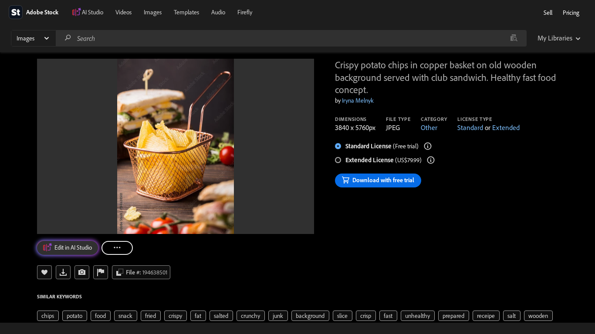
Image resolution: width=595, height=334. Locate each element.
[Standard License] (427, 146)
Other (429, 127)
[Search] (68, 38)
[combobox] (291, 38)
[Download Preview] (63, 272)
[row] (48, 316)
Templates (186, 12)
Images (153, 12)
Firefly (244, 12)
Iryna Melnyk (358, 100)
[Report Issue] (100, 272)
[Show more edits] (117, 248)
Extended (506, 127)
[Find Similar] (81, 272)
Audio (218, 12)
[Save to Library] (44, 272)
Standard (470, 127)
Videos (123, 12)
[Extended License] (430, 160)
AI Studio (92, 12)
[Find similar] (513, 38)
